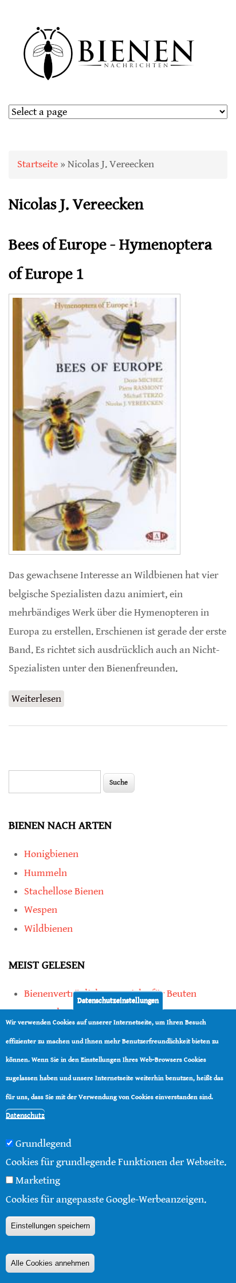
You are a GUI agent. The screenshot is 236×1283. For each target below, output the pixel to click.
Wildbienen (48, 929)
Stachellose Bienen (64, 891)
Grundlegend (43, 1144)
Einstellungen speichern (50, 1225)
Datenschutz (25, 1115)
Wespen (40, 910)
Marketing (37, 1180)
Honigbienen (51, 854)
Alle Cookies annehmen (50, 1263)
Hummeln (45, 873)
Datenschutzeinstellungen (118, 1000)
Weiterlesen (37, 700)
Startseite (37, 164)
